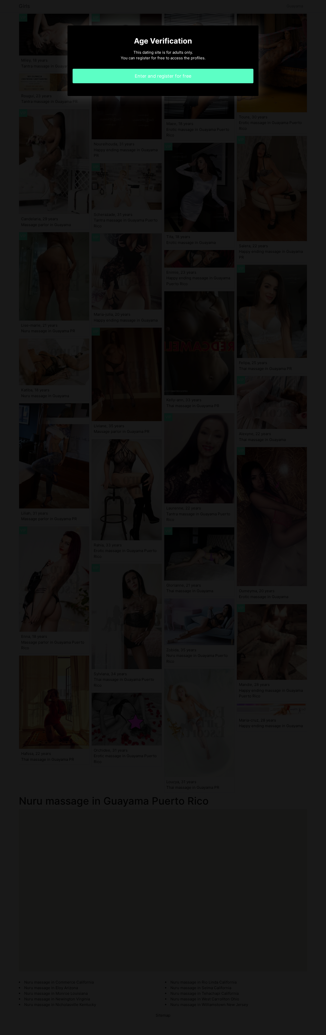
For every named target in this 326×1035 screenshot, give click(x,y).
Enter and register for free (163, 76)
